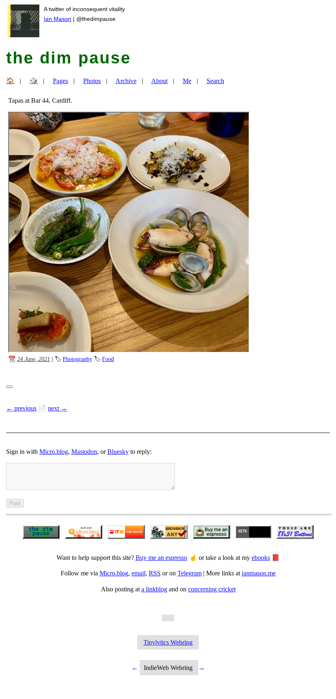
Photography (77, 359)
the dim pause (68, 58)
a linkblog (154, 589)
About (159, 80)
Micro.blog (53, 451)
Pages (60, 80)
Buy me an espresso (161, 557)
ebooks (261, 557)
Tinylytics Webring (168, 642)
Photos (92, 80)
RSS (155, 573)
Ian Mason (57, 19)
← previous (21, 408)
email (138, 573)
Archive (126, 80)
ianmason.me (259, 573)
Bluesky (118, 451)
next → (57, 408)
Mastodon (84, 451)
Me (187, 80)
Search (215, 80)
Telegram (189, 573)
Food (108, 359)
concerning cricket (212, 589)
